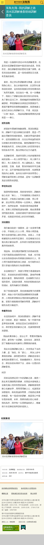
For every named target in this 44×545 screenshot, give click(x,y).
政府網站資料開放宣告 (10, 488)
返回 (2, 11)
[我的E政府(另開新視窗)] (23, 527)
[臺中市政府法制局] (22, 2)
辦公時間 (33, 493)
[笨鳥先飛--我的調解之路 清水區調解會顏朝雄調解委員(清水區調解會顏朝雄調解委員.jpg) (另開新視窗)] (22, 35)
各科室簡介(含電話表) (28, 488)
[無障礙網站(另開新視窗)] (11, 528)
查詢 (41, 2)
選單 (2, 2)
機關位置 (5, 493)
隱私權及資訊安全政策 (19, 493)
